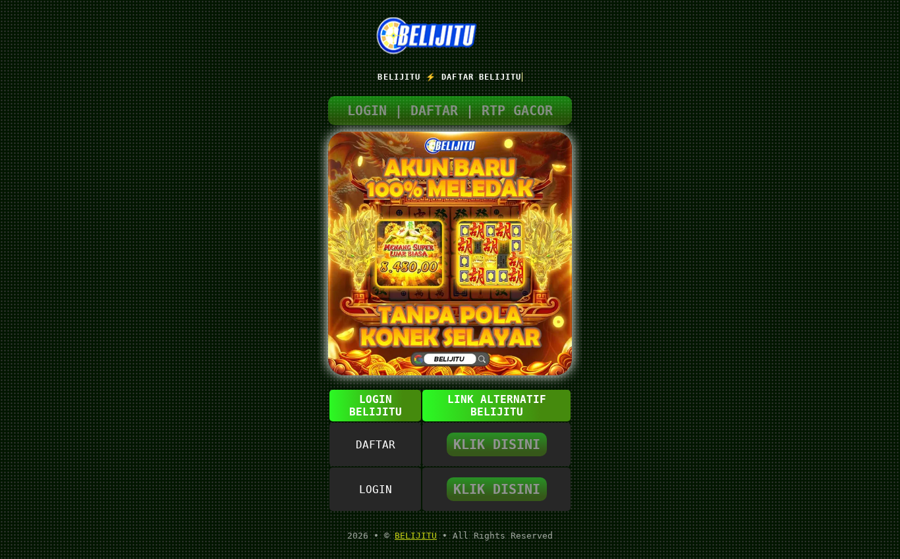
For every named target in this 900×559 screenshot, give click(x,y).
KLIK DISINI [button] (496, 444)
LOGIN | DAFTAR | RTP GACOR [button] (450, 111)
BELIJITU (416, 536)
